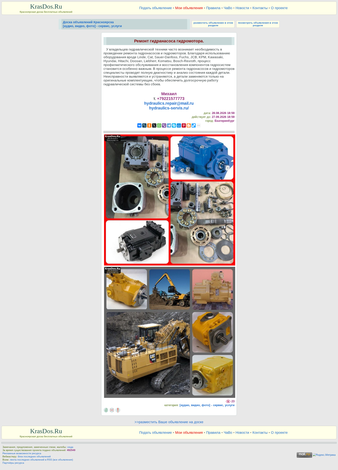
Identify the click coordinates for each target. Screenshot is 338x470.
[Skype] (174, 125)
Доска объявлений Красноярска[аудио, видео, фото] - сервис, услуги (92, 24)
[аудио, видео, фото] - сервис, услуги (207, 405)
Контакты (260, 8)
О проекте (279, 8)
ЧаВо (228, 8)
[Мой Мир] (179, 125)
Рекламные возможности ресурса (21, 453)
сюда (70, 447)
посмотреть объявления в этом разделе (258, 24)
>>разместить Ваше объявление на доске (168, 422)
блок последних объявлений (34, 456)
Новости (242, 8)
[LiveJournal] (144, 125)
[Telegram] (169, 125)
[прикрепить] (106, 410)
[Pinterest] (184, 125)
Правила (213, 8)
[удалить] (111, 410)
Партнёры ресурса (13, 463)
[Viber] (164, 125)
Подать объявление (155, 8)
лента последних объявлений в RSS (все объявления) (41, 459)
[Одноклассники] (149, 125)
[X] (154, 125)
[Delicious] (194, 125)
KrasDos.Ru (46, 6)
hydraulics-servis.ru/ (169, 108)
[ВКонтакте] (139, 125)
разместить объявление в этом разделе (213, 24)
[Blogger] (189, 125)
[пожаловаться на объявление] (117, 410)
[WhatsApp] (159, 125)
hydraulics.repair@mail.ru (169, 103)
